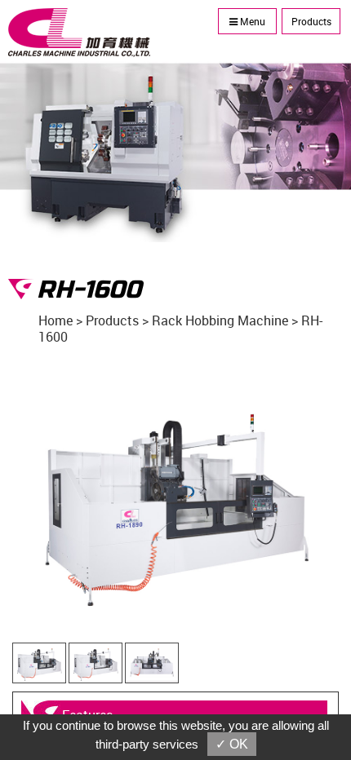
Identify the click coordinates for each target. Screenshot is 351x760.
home (55, 320)
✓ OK (231, 744)
